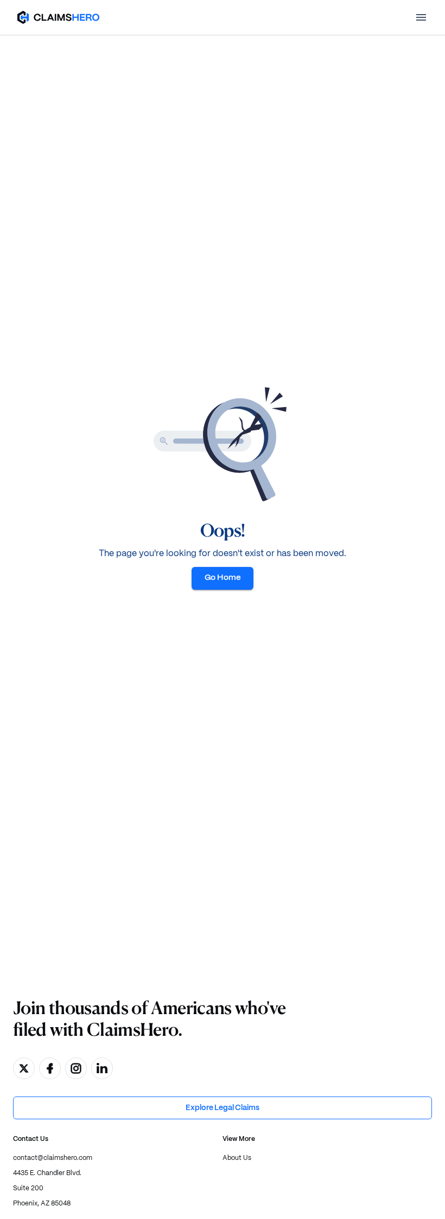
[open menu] (421, 17)
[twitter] (24, 1068)
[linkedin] (102, 1068)
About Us (237, 1158)
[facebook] (50, 1068)
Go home (223, 578)
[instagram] (76, 1068)
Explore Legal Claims (222, 1108)
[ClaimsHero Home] (58, 17)
